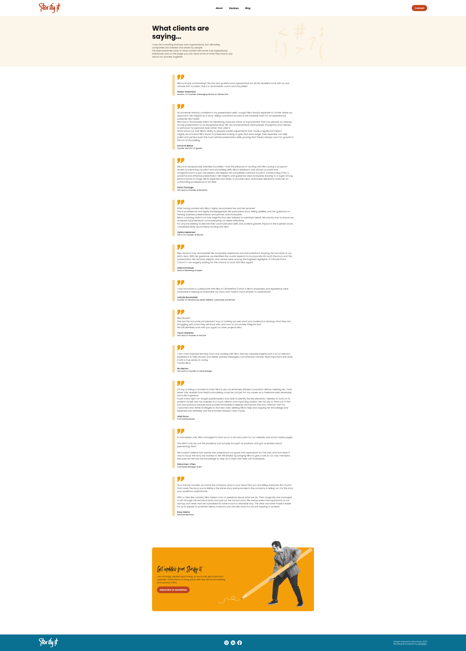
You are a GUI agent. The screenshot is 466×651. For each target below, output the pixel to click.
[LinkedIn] (233, 642)
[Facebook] (239, 642)
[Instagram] (226, 642)
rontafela (422, 643)
